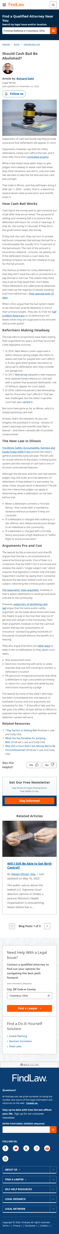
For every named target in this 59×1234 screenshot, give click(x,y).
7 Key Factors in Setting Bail (21, 730)
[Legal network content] (53, 1209)
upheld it (27, 402)
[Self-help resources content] (53, 1189)
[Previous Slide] (12, 926)
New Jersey (21, 374)
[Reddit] (47, 1148)
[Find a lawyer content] (53, 1179)
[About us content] (53, 1169)
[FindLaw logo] (17, 5)
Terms (5, 1225)
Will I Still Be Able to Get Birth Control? (29, 865)
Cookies (44, 1225)
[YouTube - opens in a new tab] (16, 1148)
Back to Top (31, 1064)
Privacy (16, 1225)
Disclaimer (30, 1225)
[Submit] (53, 1129)
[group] (29, 875)
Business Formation (20, 1041)
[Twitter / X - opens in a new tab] (26, 1148)
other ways (44, 645)
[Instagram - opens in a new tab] (37, 1148)
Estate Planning (18, 1036)
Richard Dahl (25, 78)
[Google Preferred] (5, 1159)
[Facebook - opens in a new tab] (5, 1148)
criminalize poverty (37, 157)
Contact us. (32, 1103)
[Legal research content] (53, 1199)
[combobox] (29, 995)
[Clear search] (48, 995)
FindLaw (6, 44)
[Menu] (4, 5)
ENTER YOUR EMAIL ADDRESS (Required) (23, 1123)
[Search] (53, 4)
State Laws (15, 1046)
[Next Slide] (47, 926)
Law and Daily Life (32, 44)
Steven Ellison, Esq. (23, 874)
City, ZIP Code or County (21, 989)
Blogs (16, 44)
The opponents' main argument (20, 590)
